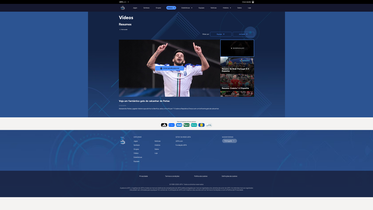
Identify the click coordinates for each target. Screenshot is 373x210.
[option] (237, 48)
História (157, 145)
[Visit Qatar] (209, 125)
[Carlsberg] (186, 125)
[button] (171, 8)
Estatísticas (138, 157)
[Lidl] (201, 125)
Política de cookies (200, 176)
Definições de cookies (229, 176)
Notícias (157, 141)
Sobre (157, 149)
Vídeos (136, 153)
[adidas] (164, 125)
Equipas (136, 161)
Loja (156, 153)
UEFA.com (179, 141)
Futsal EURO (123, 8)
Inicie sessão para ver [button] (171, 68)
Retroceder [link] (124, 29)
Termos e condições (172, 176)
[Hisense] (194, 125)
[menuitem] (136, 8)
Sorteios (137, 145)
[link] (135, 8)
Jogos (136, 141)
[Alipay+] (171, 125)
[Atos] (179, 125)
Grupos (136, 149)
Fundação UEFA (181, 145)
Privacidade (143, 176)
